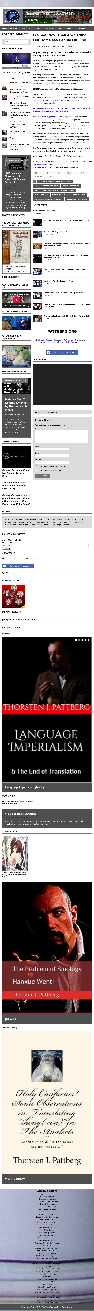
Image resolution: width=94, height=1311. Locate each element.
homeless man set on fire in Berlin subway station (54, 190)
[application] (16, 300)
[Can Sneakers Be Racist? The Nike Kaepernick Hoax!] (37, 297)
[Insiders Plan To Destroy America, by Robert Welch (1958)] (16, 386)
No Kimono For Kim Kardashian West (58, 281)
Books (4, 28)
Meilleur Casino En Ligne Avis (47, 1256)
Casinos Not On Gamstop (47, 1253)
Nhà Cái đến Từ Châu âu (47, 1274)
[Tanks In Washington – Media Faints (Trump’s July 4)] (37, 274)
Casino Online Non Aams (47, 1209)
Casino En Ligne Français (47, 1287)
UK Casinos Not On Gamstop (47, 1201)
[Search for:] (16, 42)
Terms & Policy (81, 28)
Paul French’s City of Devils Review (57, 232)
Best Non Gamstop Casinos (47, 1259)
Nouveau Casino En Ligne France (47, 1292)
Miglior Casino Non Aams (47, 1199)
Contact (69, 28)
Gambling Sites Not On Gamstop (47, 1243)
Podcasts (9, 553)
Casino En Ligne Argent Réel (47, 1279)
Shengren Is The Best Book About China (17, 559)
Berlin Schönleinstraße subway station (55, 181)
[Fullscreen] (27, 306)
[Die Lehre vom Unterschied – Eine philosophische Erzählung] (37, 225)
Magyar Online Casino (47, 1194)
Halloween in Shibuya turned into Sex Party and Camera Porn (20, 114)
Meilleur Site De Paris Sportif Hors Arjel (47, 1269)
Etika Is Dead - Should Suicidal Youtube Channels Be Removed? (19, 105)
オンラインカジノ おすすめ (47, 1222)
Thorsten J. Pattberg (9, 1028)
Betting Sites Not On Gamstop (47, 1217)
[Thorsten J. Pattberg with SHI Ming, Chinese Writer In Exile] (37, 320)
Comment (38, 429)
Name (37, 446)
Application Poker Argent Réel (47, 1300)
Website (38, 460)
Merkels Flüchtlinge (60, 195)
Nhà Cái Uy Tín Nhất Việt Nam (47, 1271)
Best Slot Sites (47, 1246)
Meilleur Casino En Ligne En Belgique (47, 1264)
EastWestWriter (58, 46)
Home (12, 78)
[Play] (5, 306)
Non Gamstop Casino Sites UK (47, 1251)
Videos (30, 28)
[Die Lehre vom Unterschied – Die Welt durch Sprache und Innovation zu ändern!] (37, 262)
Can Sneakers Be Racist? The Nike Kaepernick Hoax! (64, 293)
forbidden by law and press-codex (56, 100)
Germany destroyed (71, 186)
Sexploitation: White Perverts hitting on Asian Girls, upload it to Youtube (19, 89)
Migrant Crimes (79, 195)
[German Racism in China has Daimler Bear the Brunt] (16, 466)
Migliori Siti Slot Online (47, 1204)
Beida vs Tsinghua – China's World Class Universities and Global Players (20, 146)
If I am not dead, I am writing (44, 211)
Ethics (70, 46)
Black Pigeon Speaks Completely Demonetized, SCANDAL (19, 124)
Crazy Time (47, 1266)
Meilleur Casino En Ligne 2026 (47, 1290)
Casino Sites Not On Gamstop (47, 1225)
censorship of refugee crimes (47, 186)
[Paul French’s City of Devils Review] (37, 236)
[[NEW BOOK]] (47, 948)
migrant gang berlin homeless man (49, 199)
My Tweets (6, 634)
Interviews (49, 28)
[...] (25, 208)
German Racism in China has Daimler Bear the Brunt (16, 473)
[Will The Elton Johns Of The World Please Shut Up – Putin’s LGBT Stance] (37, 309)
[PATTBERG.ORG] (47, 16)
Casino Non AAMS (47, 1196)
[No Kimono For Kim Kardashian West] (37, 285)
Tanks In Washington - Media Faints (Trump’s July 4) (64, 269)
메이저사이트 (47, 1284)
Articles (13, 28)
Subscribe (6, 548)
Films (23, 28)
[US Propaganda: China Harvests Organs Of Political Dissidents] (16, 169)
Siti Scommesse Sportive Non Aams (47, 1297)
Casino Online (47, 1261)
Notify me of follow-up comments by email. (53, 466)
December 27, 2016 (42, 46)
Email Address (7, 543)
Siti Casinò (47, 1212)
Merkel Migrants (41, 195)
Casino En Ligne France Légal (47, 1302)
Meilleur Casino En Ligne (47, 1295)
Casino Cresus (47, 1277)
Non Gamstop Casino (47, 1227)
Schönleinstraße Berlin (77, 199)
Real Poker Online (47, 1230)
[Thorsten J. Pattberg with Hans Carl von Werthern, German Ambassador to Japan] (37, 248)
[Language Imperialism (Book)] (47, 710)
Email (37, 453)
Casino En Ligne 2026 (47, 1282)
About (59, 28)
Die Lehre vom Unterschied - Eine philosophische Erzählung (67, 220)
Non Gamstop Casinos (47, 1214)
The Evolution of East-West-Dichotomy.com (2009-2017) (14, 485)
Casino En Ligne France (47, 1238)
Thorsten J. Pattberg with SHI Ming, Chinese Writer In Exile (67, 316)
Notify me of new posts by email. (49, 470)
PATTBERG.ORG (62, 331)
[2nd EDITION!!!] (47, 1103)
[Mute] (24, 306)
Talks (39, 28)
